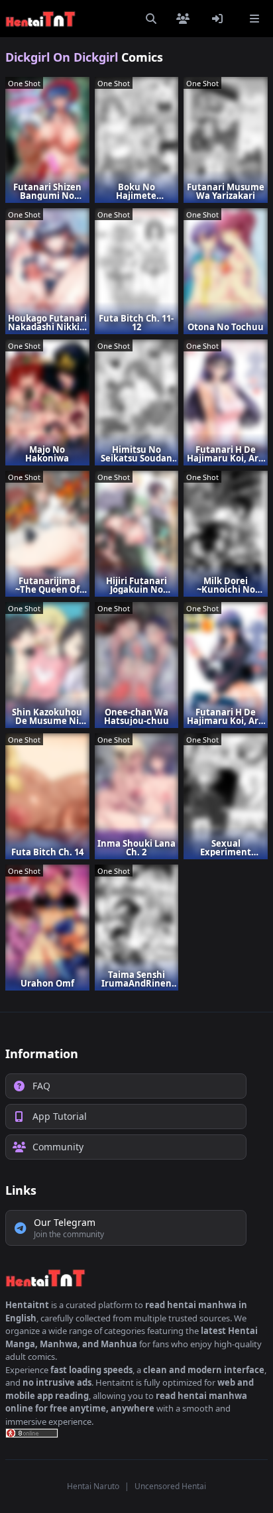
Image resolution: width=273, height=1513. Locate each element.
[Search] (151, 18)
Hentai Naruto (93, 1486)
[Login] (220, 18)
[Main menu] (254, 18)
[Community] (185, 18)
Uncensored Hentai (170, 1486)
